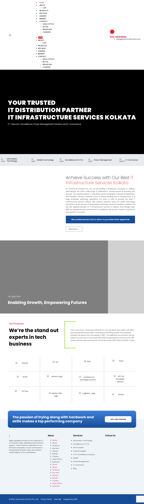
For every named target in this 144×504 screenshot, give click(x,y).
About (42, 5)
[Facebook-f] (106, 440)
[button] (71, 35)
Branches (47, 29)
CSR (44, 43)
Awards (41, 51)
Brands (41, 54)
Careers (47, 32)
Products (42, 46)
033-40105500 (118, 36)
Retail (45, 26)
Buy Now (42, 48)
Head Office (48, 24)
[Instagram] (110, 440)
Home (40, 37)
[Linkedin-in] (114, 440)
